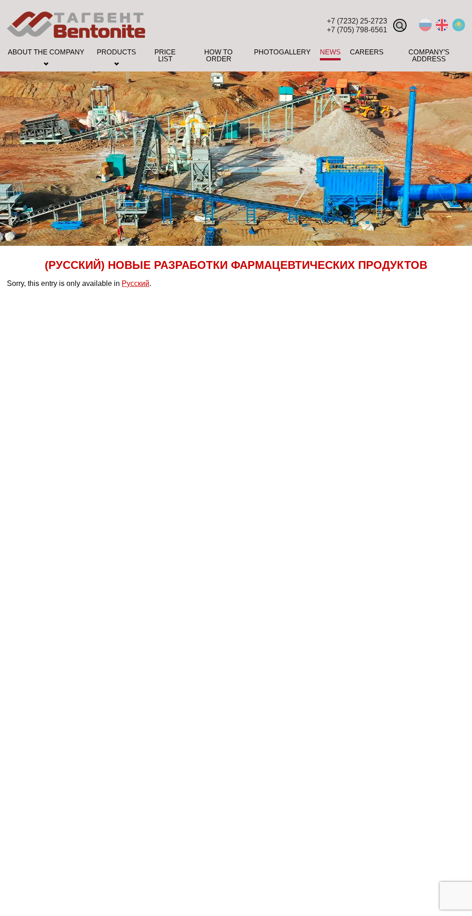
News (330, 52)
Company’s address (428, 55)
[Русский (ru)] (425, 29)
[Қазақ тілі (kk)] (458, 29)
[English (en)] (442, 29)
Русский (135, 283)
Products (116, 52)
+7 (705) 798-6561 (357, 30)
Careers (367, 52)
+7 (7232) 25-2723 (357, 21)
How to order (218, 55)
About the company (46, 52)
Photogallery (282, 52)
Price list (165, 55)
